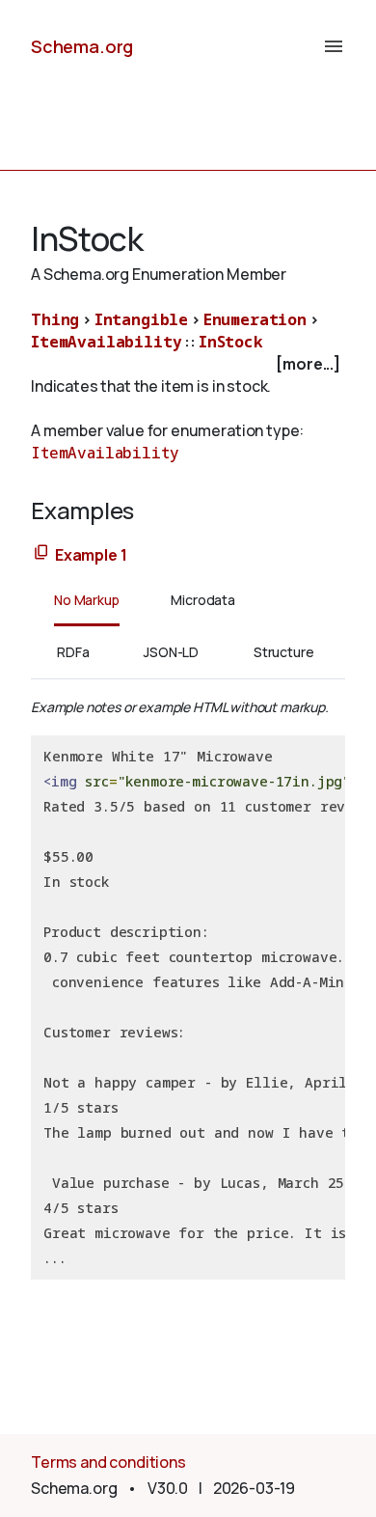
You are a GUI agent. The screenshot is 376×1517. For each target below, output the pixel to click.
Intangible (141, 319)
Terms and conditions (108, 1462)
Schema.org (82, 46)
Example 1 (91, 554)
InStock (231, 341)
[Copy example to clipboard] (41, 553)
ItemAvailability (106, 341)
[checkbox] (188, 364)
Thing (55, 319)
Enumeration (255, 319)
